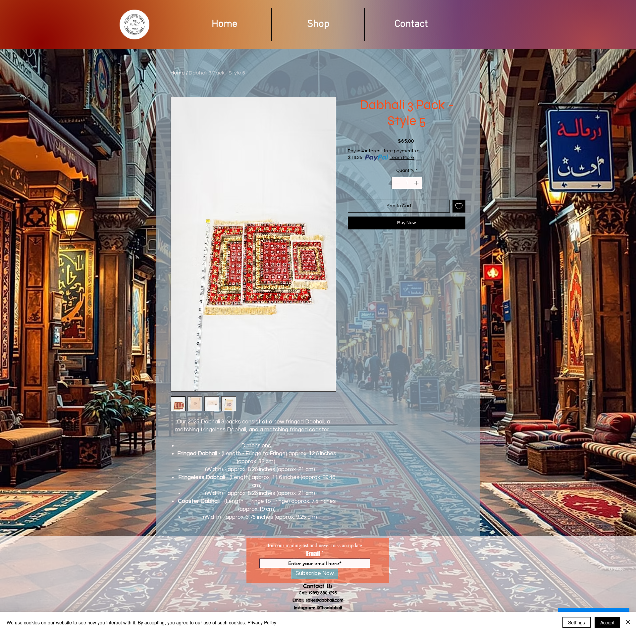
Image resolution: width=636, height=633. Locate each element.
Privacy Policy (261, 622)
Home (178, 72)
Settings (576, 622)
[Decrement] (397, 183)
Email (313, 553)
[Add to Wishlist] (458, 206)
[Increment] (417, 183)
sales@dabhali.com (325, 600)
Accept (607, 622)
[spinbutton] (407, 183)
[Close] (628, 622)
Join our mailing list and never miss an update (314, 545)
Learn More (402, 157)
